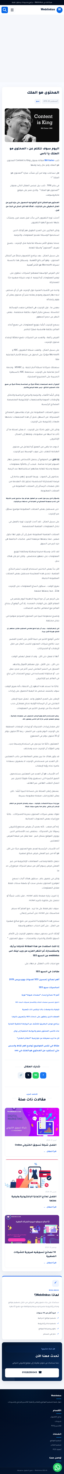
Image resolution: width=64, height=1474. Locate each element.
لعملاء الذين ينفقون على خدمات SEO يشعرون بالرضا (35, 1017)
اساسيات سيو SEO (49, 988)
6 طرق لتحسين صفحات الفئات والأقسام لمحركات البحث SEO (37, 1002)
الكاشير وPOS (56, 1426)
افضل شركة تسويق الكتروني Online (35, 1145)
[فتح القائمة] (12, 10)
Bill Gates (49, 161)
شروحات (58, 1421)
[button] (57, 1467)
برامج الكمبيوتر (56, 1417)
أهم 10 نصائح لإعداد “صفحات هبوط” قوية (40, 995)
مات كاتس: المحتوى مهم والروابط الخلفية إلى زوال (36, 1031)
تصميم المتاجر (56, 1445)
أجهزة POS (57, 1450)
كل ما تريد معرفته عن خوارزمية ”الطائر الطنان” (37, 1038)
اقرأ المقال (50, 1152)
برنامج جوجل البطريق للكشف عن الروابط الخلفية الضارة (33, 1024)
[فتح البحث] (4, 10)
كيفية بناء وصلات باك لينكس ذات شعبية (40, 1010)
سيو (37, 101)
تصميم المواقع (55, 1441)
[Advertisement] (32, 48)
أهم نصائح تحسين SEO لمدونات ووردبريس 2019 (34, 980)
